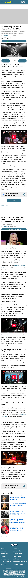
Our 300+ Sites (17, 551)
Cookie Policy (17, 559)
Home (2, 205)
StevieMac (5, 35)
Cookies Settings (18, 564)
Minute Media (8, 568)
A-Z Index (4, 564)
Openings (16, 548)
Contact (3, 551)
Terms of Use (5, 559)
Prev (5, 61)
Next (22, 61)
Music (7, 205)
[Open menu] (2, 2)
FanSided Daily (17, 553)
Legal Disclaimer (6, 561)
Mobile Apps (4, 553)
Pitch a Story (4, 556)
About (3, 548)
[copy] (10, 38)
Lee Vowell (6, 226)
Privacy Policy (17, 556)
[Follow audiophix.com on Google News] (24, 194)
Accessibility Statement (20, 561)
